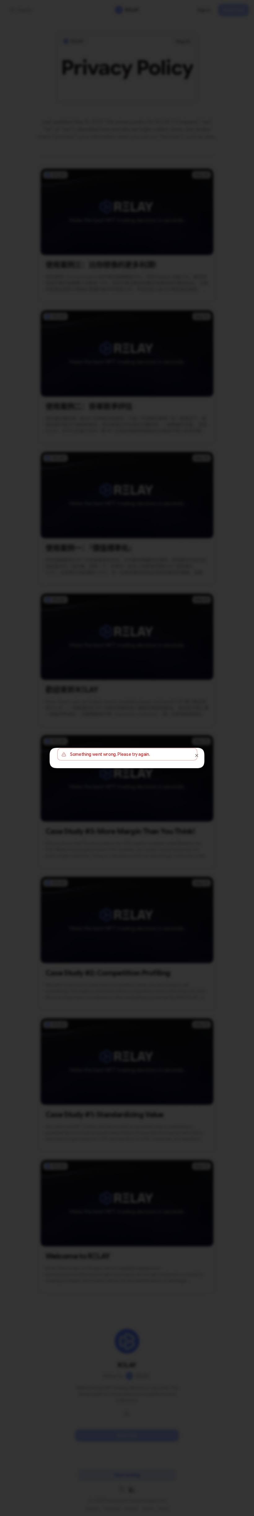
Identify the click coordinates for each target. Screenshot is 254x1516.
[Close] (196, 755)
